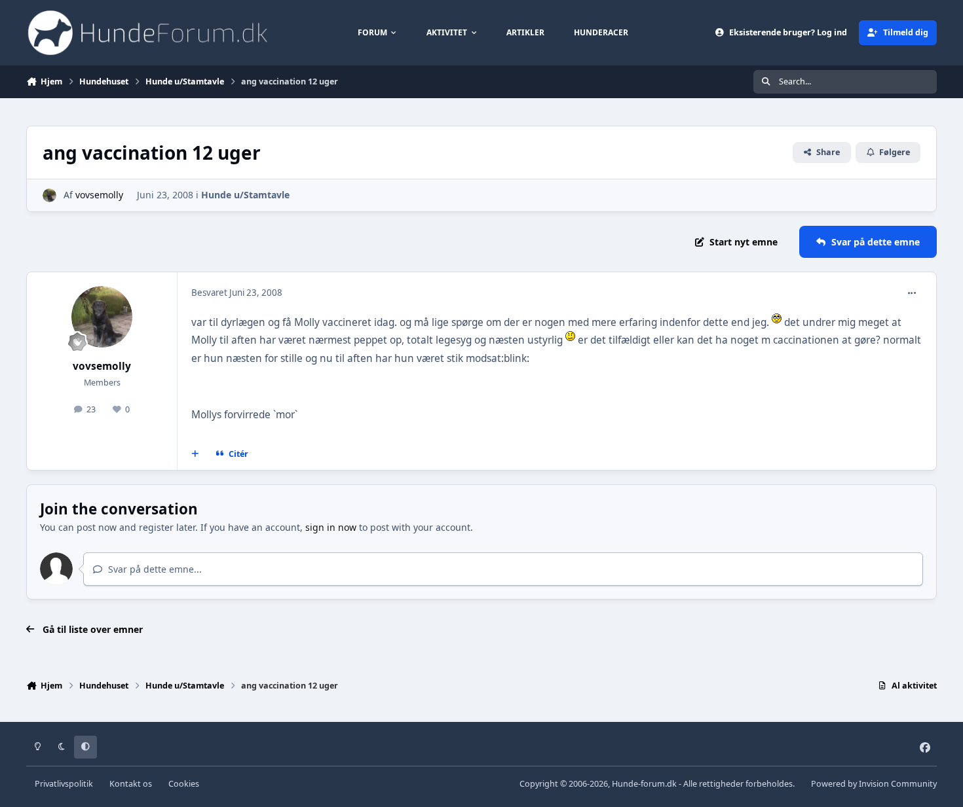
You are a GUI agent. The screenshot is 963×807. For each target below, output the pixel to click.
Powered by (874, 783)
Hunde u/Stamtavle (245, 194)
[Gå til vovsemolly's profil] (49, 195)
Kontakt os (130, 783)
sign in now (330, 527)
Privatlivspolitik (64, 783)
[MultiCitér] (195, 454)
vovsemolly (99, 194)
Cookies (183, 783)
